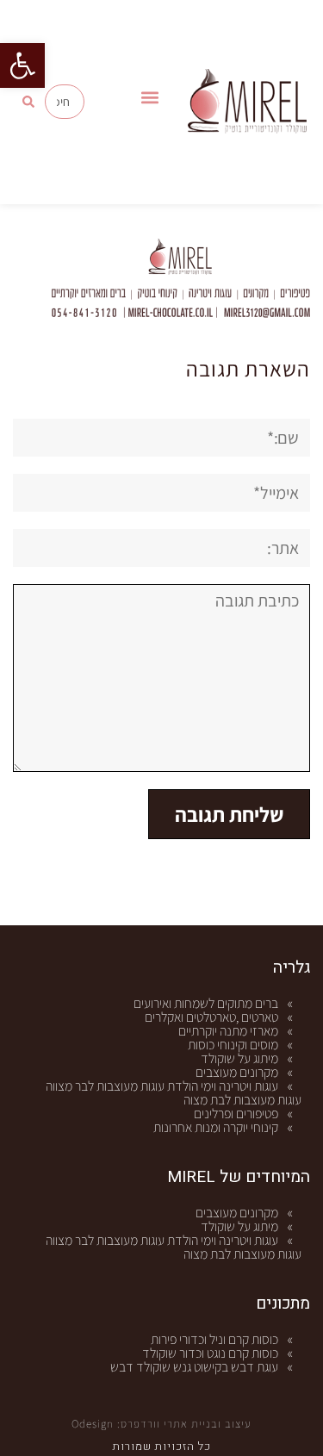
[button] (22, 65)
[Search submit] (28, 101)
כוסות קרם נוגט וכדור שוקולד (210, 1353)
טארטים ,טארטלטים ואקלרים (211, 1017)
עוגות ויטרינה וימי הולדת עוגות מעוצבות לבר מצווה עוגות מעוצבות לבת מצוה (173, 1093)
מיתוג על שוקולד (239, 1058)
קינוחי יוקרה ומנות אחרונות (215, 1127)
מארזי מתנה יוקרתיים (228, 1031)
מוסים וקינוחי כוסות (233, 1045)
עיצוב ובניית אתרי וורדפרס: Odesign (161, 1423)
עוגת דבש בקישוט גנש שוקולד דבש (194, 1367)
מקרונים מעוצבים (237, 1072)
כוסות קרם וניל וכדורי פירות (214, 1339)
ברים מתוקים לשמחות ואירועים (206, 1003)
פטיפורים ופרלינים (236, 1113)
